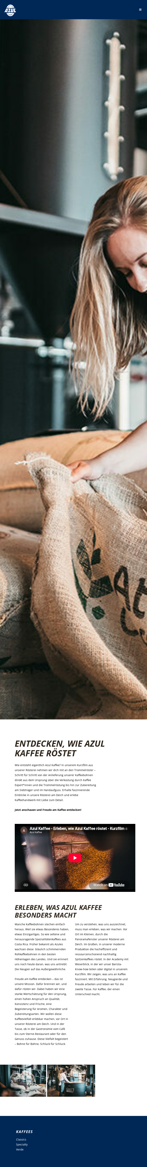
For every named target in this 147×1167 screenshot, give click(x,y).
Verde (20, 1149)
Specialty (22, 1144)
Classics (21, 1139)
